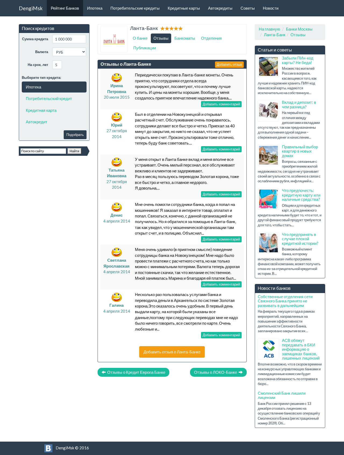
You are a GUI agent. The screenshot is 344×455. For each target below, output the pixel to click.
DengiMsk (31, 8)
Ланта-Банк (274, 34)
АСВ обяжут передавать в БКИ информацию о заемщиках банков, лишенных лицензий (301, 349)
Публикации (144, 47)
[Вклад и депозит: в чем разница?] (268, 110)
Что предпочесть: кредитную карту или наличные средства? (301, 195)
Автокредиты (220, 8)
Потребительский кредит (49, 98)
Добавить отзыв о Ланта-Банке (172, 351)
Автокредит (36, 121)
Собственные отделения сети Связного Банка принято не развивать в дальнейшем (285, 301)
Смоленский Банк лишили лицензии (282, 395)
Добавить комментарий (221, 104)
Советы (248, 8)
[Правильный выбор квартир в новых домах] (268, 155)
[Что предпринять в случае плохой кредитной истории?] (268, 243)
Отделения (211, 38)
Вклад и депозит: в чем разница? (299, 104)
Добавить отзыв (229, 64)
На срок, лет (38, 64)
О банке (140, 38)
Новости (270, 8)
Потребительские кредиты (135, 8)
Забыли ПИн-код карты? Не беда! (297, 60)
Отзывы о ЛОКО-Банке (216, 372)
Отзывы (161, 38)
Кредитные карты (184, 8)
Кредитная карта (41, 110)
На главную (269, 29)
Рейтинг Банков (65, 8)
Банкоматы (184, 38)
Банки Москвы (299, 29)
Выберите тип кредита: (41, 77)
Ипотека (94, 8)
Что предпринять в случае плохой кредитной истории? (300, 239)
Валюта (41, 52)
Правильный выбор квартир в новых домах (300, 151)
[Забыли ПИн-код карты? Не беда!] (268, 66)
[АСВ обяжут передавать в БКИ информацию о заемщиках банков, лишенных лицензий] (268, 349)
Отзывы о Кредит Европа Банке (135, 372)
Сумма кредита (35, 39)
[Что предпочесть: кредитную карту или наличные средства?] (268, 199)
